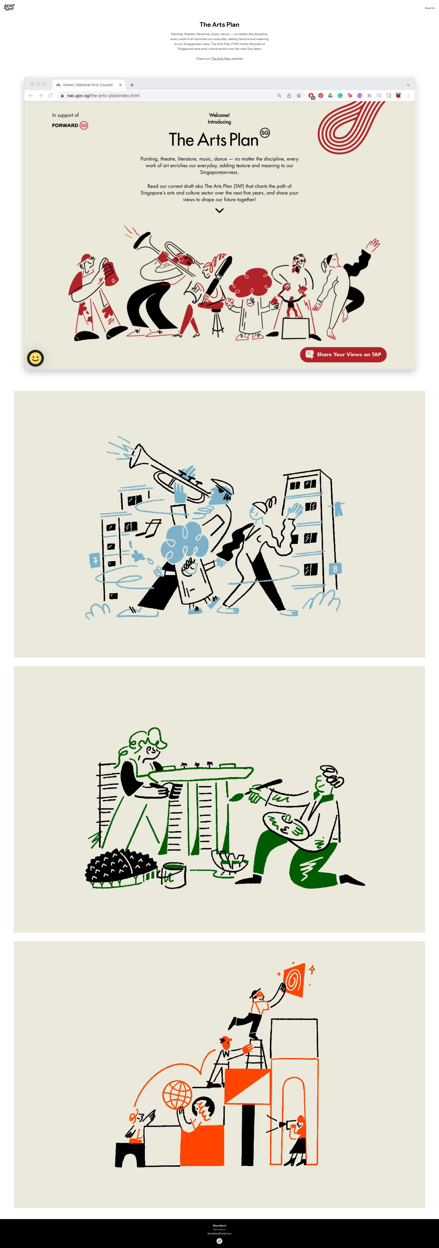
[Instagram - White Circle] (219, 1241)
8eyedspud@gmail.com (219, 1233)
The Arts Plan (220, 59)
